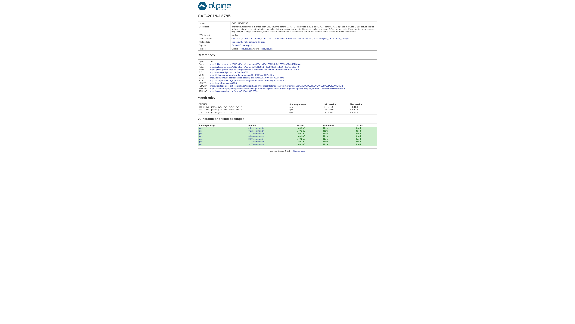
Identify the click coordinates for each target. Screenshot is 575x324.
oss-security (237, 42)
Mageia (345, 38)
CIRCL (264, 38)
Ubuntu (300, 38)
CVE (233, 38)
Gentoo (308, 38)
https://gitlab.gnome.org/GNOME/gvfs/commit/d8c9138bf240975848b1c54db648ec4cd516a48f (254, 67)
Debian (283, 38)
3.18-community (256, 141)
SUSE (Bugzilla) (320, 38)
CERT (245, 38)
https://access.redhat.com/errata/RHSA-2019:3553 (234, 91)
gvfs (200, 128)
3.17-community (256, 144)
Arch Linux (274, 38)
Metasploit (247, 45)
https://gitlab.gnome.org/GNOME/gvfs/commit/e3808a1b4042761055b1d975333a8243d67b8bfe (255, 64)
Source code (299, 151)
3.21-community (256, 133)
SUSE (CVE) (335, 38)
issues (248, 49)
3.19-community (256, 139)
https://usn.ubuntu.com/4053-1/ (224, 83)
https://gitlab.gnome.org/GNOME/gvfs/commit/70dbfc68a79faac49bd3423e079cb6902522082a (254, 69)
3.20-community (256, 136)
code (241, 49)
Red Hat (292, 38)
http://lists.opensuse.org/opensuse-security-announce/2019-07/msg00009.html (247, 80)
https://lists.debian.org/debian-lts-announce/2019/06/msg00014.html (242, 75)
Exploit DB (236, 45)
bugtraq (261, 42)
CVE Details (254, 38)
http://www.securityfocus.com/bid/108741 (229, 72)
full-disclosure (250, 42)
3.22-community (256, 131)
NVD (239, 38)
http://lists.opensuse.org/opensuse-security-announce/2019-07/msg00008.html (247, 77)
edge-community (256, 128)
